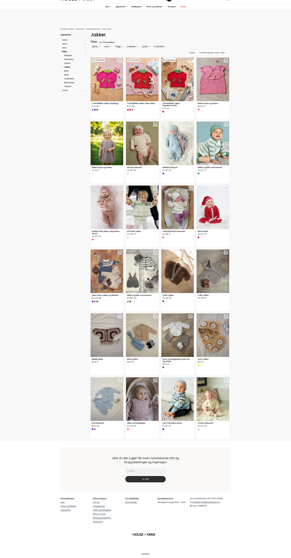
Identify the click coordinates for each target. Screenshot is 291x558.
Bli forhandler (131, 502)
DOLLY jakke (203, 359)
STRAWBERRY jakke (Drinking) (105, 103)
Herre (64, 43)
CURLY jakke (168, 295)
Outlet (183, 6)
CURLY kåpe (203, 295)
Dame (65, 40)
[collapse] (85, 40)
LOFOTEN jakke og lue (172, 423)
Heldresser (69, 59)
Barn (64, 47)
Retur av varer (99, 514)
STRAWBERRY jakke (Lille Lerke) (141, 103)
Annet (65, 90)
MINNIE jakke (97, 359)
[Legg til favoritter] (120, 61)
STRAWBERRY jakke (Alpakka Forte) (171, 104)
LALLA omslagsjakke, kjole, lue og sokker (176, 360)
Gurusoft (145, 553)
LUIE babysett (98, 423)
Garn (107, 6)
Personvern (98, 521)
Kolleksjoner (136, 6)
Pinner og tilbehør (154, 6)
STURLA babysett (205, 423)
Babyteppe (69, 82)
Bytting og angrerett (102, 518)
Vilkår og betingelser (102, 510)
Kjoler (66, 74)
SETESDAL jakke (134, 231)
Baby (64, 51)
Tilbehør (67, 86)
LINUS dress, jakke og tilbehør (105, 295)
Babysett (68, 55)
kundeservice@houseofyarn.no (206, 502)
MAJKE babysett (134, 167)
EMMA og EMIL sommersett (210, 167)
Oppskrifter (120, 6)
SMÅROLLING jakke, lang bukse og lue (106, 232)
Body (66, 71)
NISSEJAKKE (203, 231)
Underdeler (69, 78)
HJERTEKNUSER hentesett (173, 231)
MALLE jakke (132, 359)
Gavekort (172, 6)
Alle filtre (160, 46)
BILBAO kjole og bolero (208, 103)
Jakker (67, 67)
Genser (67, 63)
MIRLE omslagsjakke (136, 423)
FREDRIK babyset (170, 167)
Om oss (96, 502)
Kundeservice (99, 506)
